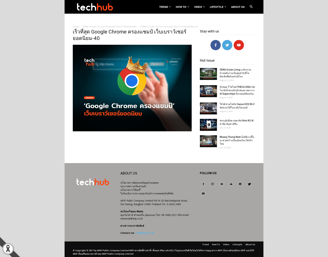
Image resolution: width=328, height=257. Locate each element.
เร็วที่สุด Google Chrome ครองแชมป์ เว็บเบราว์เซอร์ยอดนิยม (109, 26)
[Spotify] (240, 184)
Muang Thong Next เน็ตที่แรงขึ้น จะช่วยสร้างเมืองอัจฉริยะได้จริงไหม (237, 140)
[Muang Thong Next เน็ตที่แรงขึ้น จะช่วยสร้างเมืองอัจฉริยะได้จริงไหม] (208, 141)
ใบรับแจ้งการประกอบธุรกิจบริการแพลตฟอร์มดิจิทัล (147, 193)
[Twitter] (249, 184)
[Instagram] (212, 184)
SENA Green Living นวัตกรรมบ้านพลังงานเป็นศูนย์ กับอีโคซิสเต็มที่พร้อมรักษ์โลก (235, 73)
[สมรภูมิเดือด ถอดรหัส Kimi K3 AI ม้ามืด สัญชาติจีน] (208, 125)
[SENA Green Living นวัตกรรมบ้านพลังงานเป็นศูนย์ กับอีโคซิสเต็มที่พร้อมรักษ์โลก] (208, 74)
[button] (251, 7)
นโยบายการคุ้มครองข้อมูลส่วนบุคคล (139, 182)
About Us (238, 7)
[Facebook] (203, 184)
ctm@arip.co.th (144, 232)
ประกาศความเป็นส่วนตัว (133, 186)
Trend (163, 7)
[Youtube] (203, 193)
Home (76, 26)
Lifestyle (216, 7)
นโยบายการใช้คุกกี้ (130, 189)
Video (198, 7)
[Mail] (221, 184)
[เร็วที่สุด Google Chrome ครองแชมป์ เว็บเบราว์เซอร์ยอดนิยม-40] (132, 130)
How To (181, 7)
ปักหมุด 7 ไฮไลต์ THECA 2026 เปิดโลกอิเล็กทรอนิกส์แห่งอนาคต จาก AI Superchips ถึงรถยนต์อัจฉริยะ (237, 90)
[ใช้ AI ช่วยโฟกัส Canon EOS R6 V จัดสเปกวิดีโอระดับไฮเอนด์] (208, 108)
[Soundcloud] (231, 184)
